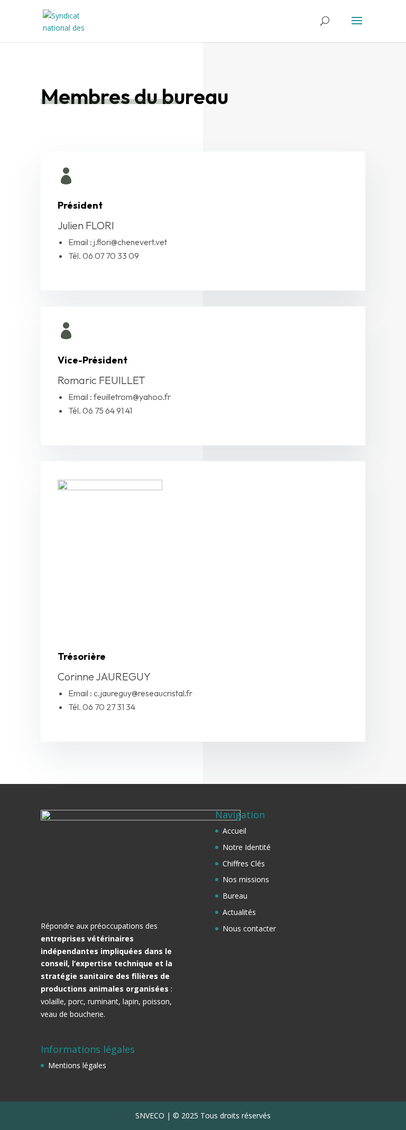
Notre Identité (247, 847)
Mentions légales (77, 1065)
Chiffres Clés (244, 863)
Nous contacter (249, 928)
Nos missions (246, 879)
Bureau (235, 896)
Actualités (239, 912)
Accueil (234, 831)
